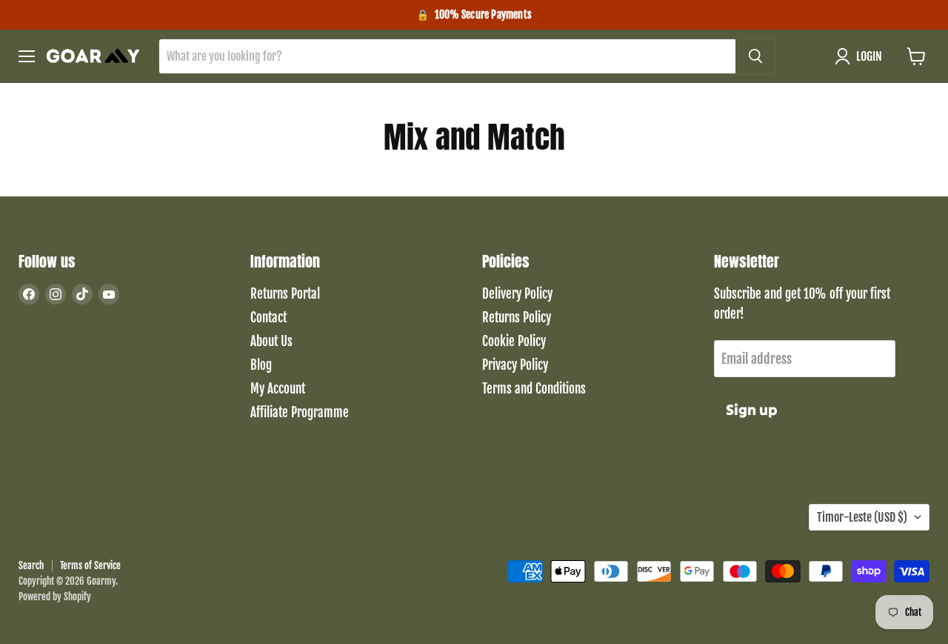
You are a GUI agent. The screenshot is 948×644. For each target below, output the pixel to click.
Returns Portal (285, 294)
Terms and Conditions (534, 388)
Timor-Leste (862, 517)
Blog (261, 365)
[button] (862, 56)
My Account (277, 388)
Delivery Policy (517, 294)
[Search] (755, 56)
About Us (271, 341)
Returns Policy (516, 317)
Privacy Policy (515, 365)
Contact (268, 317)
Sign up (752, 409)
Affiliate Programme (299, 412)
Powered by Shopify (55, 596)
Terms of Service (90, 565)
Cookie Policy (514, 341)
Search (31, 565)
